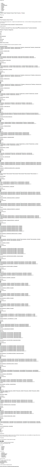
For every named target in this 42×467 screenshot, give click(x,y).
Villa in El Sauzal (2, 176)
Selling (2, 8)
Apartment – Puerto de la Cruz (5, 78)
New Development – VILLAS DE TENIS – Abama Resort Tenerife (10, 340)
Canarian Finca (3, 456)
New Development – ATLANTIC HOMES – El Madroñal (8, 266)
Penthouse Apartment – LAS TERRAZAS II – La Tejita (8, 318)
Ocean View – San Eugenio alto (5, 156)
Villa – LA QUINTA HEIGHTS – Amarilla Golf (7, 186)
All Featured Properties (3, 46)
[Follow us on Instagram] (1, 441)
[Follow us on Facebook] (0, 441)
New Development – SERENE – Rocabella (6, 287)
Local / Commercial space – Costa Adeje (6, 426)
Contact (2, 10)
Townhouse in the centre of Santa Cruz (6, 116)
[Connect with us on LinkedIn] (2, 441)
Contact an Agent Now (19, 24)
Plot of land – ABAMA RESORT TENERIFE (7, 328)
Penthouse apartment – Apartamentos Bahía (7, 137)
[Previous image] (20, 48)
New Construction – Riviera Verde (5, 60)
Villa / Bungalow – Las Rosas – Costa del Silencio (8, 384)
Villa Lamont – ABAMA (3, 394)
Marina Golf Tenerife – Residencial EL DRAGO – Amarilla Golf (9, 197)
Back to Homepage (11, 24)
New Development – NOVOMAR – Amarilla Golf (7, 277)
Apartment (3, 452)
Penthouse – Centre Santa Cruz (5, 106)
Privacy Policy (2, 466)
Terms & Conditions (7, 466)
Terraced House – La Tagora (4, 147)
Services (2, 7)
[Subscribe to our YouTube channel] (3, 441)
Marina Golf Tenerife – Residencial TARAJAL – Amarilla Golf (9, 220)
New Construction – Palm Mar (4, 242)
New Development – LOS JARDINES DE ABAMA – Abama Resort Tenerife (12, 353)
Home (2, 3)
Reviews (2, 6)
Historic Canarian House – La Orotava (6, 69)
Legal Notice (13, 466)
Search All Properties (4, 24)
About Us (2, 9)
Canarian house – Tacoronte (4, 97)
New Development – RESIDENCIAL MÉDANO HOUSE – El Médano (11, 233)
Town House (3, 455)
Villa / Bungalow (3, 454)
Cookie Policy (17, 466)
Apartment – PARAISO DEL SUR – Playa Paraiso (8, 404)
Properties (3, 4)
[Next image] (21, 48)
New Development (4, 5)
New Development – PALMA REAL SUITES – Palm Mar (9, 363)
